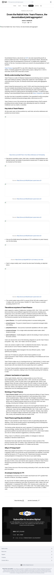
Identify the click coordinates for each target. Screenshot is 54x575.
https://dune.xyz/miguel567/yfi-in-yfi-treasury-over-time (29, 259)
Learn (19, 5)
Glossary (25, 5)
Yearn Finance (8, 68)
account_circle (50, 2)
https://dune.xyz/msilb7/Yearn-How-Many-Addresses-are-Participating (27, 154)
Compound (39, 93)
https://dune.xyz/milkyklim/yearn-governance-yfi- (29, 180)
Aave (34, 93)
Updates (37, 5)
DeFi (26, 58)
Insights (31, 5)
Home (14, 5)
